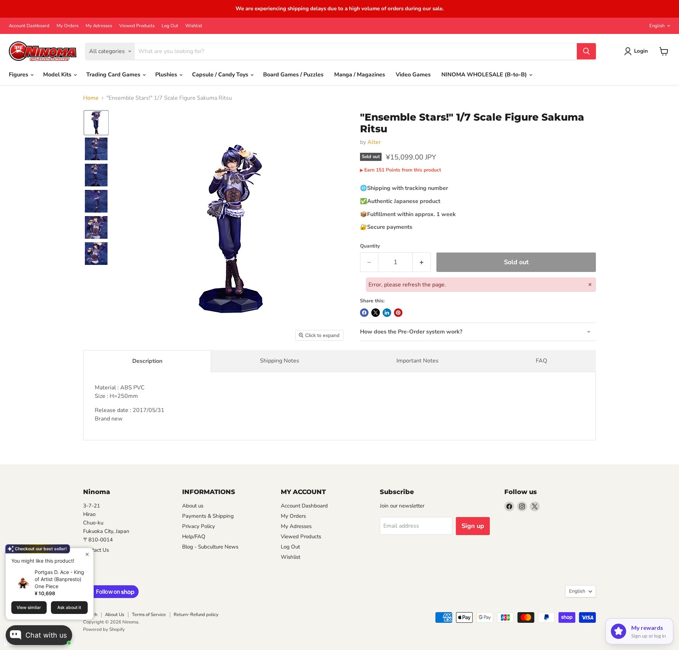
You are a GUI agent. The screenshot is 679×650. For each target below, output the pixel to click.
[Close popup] (87, 554)
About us (192, 505)
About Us (114, 614)
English (657, 26)
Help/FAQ (193, 536)
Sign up (473, 526)
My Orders (68, 26)
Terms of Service (149, 614)
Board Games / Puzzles (293, 75)
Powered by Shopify (104, 629)
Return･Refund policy (196, 614)
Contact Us (96, 549)
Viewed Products (137, 26)
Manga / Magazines (359, 75)
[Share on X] (375, 312)
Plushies (167, 75)
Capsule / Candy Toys (221, 75)
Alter (374, 142)
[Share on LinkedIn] (387, 312)
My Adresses (99, 26)
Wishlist (193, 26)
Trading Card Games (114, 75)
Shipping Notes (279, 361)
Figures (19, 75)
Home (91, 98)
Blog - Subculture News (210, 546)
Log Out (170, 26)
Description (147, 361)
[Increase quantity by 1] (422, 262)
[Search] (586, 51)
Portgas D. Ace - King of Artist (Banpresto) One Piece (59, 579)
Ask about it (69, 607)
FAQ (541, 361)
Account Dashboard (29, 26)
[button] (96, 123)
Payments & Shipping (208, 516)
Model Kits (58, 75)
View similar (29, 607)
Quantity (370, 246)
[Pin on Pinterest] (398, 312)
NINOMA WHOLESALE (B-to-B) (484, 75)
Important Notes (417, 361)
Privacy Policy (198, 526)
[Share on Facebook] (364, 312)
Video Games (413, 75)
